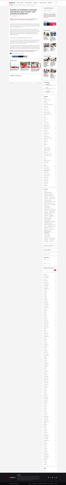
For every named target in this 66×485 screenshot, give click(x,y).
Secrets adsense (50, 162)
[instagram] (54, 477)
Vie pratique (50, 183)
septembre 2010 (50, 421)
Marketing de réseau (50, 147)
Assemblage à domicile (50, 99)
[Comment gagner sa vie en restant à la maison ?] (53, 45)
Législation (50, 144)
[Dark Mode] (54, 3)
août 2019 (50, 347)
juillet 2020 (50, 339)
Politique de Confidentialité (43, 483)
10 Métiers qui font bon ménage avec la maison (24, 69)
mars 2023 (50, 298)
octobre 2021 (50, 325)
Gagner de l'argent (28, 2)
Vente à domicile (52, 238)
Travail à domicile (20, 2)
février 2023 (50, 299)
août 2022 (50, 309)
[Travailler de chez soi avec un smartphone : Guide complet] (46, 34)
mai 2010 (50, 427)
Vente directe (50, 180)
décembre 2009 (50, 435)
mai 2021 (50, 331)
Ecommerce (50, 203)
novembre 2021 (50, 323)
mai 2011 (50, 408)
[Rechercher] (56, 3)
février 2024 (50, 280)
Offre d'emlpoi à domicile (50, 154)
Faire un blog (50, 130)
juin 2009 (50, 445)
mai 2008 (50, 462)
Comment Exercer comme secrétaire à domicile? (14, 69)
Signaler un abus (47, 253)
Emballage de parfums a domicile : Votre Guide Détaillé (46, 75)
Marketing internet (47, 221)
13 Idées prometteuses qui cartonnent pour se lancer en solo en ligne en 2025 (53, 38)
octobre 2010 (50, 419)
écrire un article (50, 123)
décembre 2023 (50, 283)
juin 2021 (50, 330)
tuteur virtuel (50, 177)
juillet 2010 (50, 424)
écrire (50, 120)
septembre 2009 (50, 440)
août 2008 (50, 459)
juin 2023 (50, 293)
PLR (50, 157)
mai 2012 (50, 390)
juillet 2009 (50, 443)
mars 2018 (50, 360)
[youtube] (52, 477)
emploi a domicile (50, 128)
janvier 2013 (50, 379)
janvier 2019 (50, 352)
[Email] (26, 56)
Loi (50, 146)
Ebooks (50, 117)
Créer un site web (52, 198)
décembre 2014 (50, 376)
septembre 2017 (50, 365)
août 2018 (50, 357)
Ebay (50, 115)
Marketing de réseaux (50, 149)
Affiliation (50, 2)
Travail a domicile (50, 166)
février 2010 (50, 432)
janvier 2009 (50, 453)
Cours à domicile (50, 107)
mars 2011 (50, 411)
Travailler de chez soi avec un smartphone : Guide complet (46, 38)
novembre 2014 (50, 378)
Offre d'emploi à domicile (50, 155)
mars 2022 (50, 317)
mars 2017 (50, 370)
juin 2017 (50, 368)
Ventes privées (50, 182)
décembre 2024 (50, 275)
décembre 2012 (50, 381)
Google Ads (46, 212)
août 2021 (50, 328)
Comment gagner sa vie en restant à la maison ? (53, 49)
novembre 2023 (50, 285)
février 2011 (50, 413)
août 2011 (50, 403)
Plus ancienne (39, 83)
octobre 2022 (50, 306)
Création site (50, 109)
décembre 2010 (50, 416)
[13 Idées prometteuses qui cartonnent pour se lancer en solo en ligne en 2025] (53, 34)
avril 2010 (50, 429)
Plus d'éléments (48, 263)
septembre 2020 (50, 336)
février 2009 (50, 451)
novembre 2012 (50, 382)
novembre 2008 (50, 456)
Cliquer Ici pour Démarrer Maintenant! (28, 19)
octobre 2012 (50, 384)
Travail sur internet (42, 2)
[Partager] (40, 16)
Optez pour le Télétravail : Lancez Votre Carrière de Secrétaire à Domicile (35, 70)
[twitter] (50, 477)
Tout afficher (39, 60)
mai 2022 (50, 314)
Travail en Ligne (50, 172)
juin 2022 (50, 312)
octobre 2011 (50, 400)
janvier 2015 (50, 374)
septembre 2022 (50, 307)
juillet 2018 (50, 358)
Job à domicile (50, 141)
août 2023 (50, 290)
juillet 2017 (50, 366)
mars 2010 (50, 430)
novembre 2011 (50, 398)
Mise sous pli (50, 152)
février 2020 (50, 344)
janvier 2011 (50, 414)
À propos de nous (35, 483)
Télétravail (35, 2)
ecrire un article (50, 122)
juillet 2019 (50, 349)
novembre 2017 (50, 363)
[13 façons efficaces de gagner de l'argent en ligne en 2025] (46, 45)
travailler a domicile (50, 175)
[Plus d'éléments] (28, 56)
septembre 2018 (50, 355)
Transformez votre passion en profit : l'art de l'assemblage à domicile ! (53, 64)
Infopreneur (50, 139)
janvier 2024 (50, 282)
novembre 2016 (50, 371)
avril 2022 (50, 315)
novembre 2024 (50, 277)
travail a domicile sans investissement (50, 170)
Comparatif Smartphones (48, 10)
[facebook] (48, 477)
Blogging (50, 101)
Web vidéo (50, 185)
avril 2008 (50, 464)
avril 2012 (50, 392)
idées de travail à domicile (50, 138)
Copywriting (50, 106)
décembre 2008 (50, 454)
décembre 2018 (50, 354)
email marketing (50, 125)
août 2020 (50, 338)
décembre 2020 (50, 333)
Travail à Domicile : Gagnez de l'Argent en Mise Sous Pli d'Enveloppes (53, 75)
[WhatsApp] (24, 56)
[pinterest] (56, 477)
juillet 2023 (50, 291)
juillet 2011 (50, 405)
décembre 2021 (50, 322)
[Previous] (55, 4)
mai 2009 (50, 446)
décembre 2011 (50, 397)
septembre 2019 (50, 346)
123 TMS (31, 42)
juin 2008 (50, 461)
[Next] (56, 4)
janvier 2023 (50, 301)
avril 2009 (50, 448)
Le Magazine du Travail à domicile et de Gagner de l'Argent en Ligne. (50, 246)
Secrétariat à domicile (15, 53)
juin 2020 (50, 341)
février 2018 (50, 362)
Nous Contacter (50, 483)
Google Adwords (50, 136)
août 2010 (50, 422)
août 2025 (50, 274)
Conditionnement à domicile (50, 104)
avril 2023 (50, 296)
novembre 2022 (50, 304)
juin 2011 (50, 406)
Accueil (45, 470)
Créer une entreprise (50, 112)
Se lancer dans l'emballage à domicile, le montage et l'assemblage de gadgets (46, 64)
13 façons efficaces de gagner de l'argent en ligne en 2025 (46, 50)
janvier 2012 (50, 395)
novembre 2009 (50, 437)
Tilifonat (56, 483)
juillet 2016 (50, 373)
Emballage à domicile (47, 207)
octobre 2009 (50, 438)
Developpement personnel (50, 114)
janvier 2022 (50, 320)
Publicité (45, 226)
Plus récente (11, 83)
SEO (50, 163)
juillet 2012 (50, 387)
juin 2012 (50, 389)
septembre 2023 (50, 288)
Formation (50, 131)
